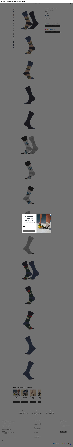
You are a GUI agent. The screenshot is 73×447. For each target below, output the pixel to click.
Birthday (24, 226)
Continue (29, 230)
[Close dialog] (50, 215)
